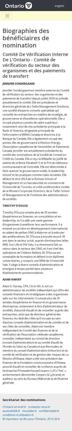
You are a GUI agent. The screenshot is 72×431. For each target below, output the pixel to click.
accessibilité (11, 411)
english (59, 6)
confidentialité (49, 411)
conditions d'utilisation (18, 415)
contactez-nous (39, 407)
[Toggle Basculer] (7, 15)
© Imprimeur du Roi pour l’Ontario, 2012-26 (31, 419)
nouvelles (29, 411)
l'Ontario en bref (14, 407)
